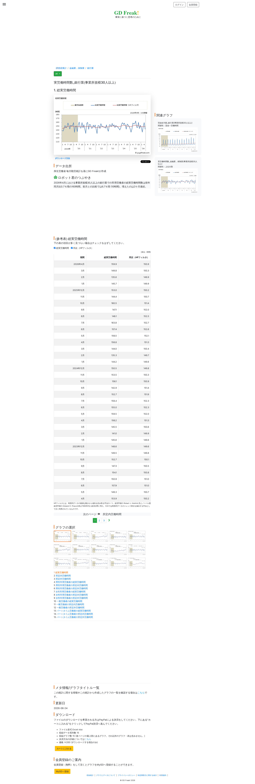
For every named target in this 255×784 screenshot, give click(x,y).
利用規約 (162, 775)
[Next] (109, 520)
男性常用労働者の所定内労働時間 (72, 585)
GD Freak (126, 12)
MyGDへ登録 (62, 771)
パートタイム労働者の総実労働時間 (74, 610)
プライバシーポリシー (126, 775)
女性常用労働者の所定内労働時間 (72, 594)
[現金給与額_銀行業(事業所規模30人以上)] (178, 139)
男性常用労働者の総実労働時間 (71, 582)
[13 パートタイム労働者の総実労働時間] (99, 563)
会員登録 (193, 4)
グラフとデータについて (105, 775)
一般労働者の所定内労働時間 (70, 604)
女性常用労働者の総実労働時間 (70, 591)
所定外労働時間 (63, 578)
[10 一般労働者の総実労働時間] (136, 549)
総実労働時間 (63, 248)
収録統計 (90, 775)
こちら (141, 692)
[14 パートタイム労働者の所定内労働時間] (118, 563)
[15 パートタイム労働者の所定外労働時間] (136, 563)
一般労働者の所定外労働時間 (70, 607)
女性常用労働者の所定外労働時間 (72, 598)
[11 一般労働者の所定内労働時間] (62, 563)
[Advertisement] (127, 39)
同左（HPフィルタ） (84, 248)
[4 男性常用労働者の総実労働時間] (118, 536)
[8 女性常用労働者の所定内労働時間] (99, 549)
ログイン (179, 4)
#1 (57, 73)
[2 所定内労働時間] (81, 536)
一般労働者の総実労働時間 (69, 601)
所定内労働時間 (63, 575)
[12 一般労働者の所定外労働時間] (81, 563)
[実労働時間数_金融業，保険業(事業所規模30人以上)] (178, 180)
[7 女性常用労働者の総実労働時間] (81, 549)
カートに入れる (64, 748)
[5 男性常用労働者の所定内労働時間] (136, 536)
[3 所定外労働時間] (99, 536)
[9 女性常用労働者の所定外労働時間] (118, 549)
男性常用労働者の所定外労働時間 (72, 588)
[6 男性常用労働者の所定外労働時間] (62, 549)
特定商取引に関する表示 (147, 775)
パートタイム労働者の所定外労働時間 (75, 617)
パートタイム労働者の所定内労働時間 (75, 614)
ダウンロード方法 (62, 158)
